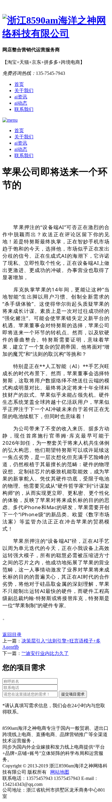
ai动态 (20, 103)
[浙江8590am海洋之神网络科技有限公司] (56, 27)
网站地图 (59, 772)
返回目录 (12, 634)
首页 (19, 84)
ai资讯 (20, 96)
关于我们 (23, 90)
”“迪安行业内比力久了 (45, 653)
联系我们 (23, 109)
